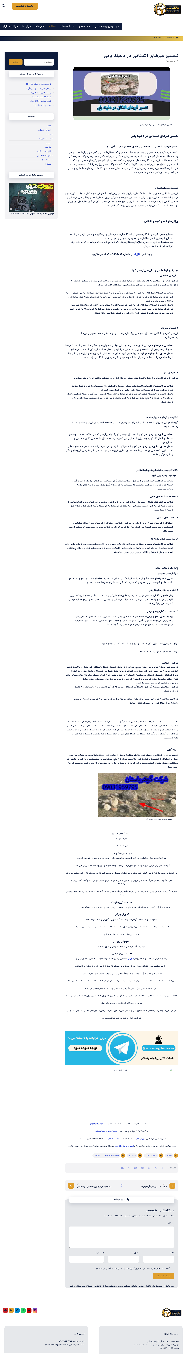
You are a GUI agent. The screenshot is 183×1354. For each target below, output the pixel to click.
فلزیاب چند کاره (44, 151)
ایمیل (135, 1252)
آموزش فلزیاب (139, 1139)
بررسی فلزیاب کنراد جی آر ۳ (38, 88)
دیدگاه (170, 1223)
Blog (49, 126)
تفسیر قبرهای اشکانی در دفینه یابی (106, 1155)
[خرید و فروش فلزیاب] (167, 9)
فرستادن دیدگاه (163, 1275)
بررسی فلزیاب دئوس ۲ (41, 92)
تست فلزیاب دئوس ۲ (41, 97)
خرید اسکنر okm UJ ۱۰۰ (40, 101)
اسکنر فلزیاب (45, 138)
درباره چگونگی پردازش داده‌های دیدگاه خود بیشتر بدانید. (96, 1286)
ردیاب (48, 143)
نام (172, 1252)
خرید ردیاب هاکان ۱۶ (42, 105)
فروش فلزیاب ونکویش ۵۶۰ (38, 84)
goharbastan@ (96, 1124)
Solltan (169, 1155)
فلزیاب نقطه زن (44, 155)
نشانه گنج (132, 1155)
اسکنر (48, 134)
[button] (3, 6)
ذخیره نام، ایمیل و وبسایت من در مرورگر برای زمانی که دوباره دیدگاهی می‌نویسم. (133, 1268)
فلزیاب (136, 254)
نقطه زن (47, 164)
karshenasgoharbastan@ (106, 1131)
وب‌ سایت (99, 1252)
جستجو (15, 62)
